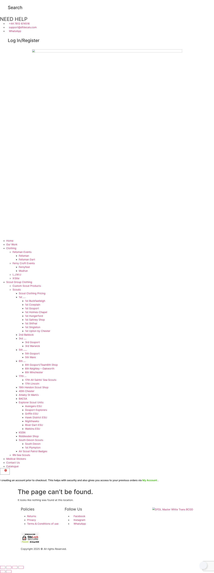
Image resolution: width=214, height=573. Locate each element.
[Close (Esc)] (21, 567)
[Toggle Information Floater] (203, 565)
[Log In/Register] (4, 40)
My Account (140, 480)
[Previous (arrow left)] (2, 571)
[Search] (4, 8)
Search (15, 7)
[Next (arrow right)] (8, 571)
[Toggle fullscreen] (8, 567)
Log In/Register (23, 40)
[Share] (15, 567)
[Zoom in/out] (2, 567)
